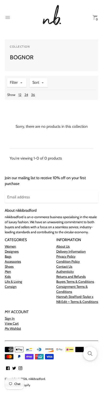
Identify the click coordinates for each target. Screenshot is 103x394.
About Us (63, 246)
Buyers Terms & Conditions (75, 281)
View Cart (12, 323)
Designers (12, 251)
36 (33, 95)
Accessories (13, 261)
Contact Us (64, 266)
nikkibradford (37, 379)
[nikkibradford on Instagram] (20, 368)
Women (10, 246)
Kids (8, 276)
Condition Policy (68, 261)
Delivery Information (71, 251)
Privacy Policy (65, 256)
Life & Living (13, 281)
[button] (90, 354)
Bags (8, 256)
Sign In (10, 318)
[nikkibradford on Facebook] (8, 368)
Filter (14, 82)
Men (8, 271)
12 (19, 95)
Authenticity (65, 271)
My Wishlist (13, 328)
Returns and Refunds (71, 276)
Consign (11, 286)
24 (26, 95)
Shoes (9, 266)
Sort (35, 82)
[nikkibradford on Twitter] (14, 368)
